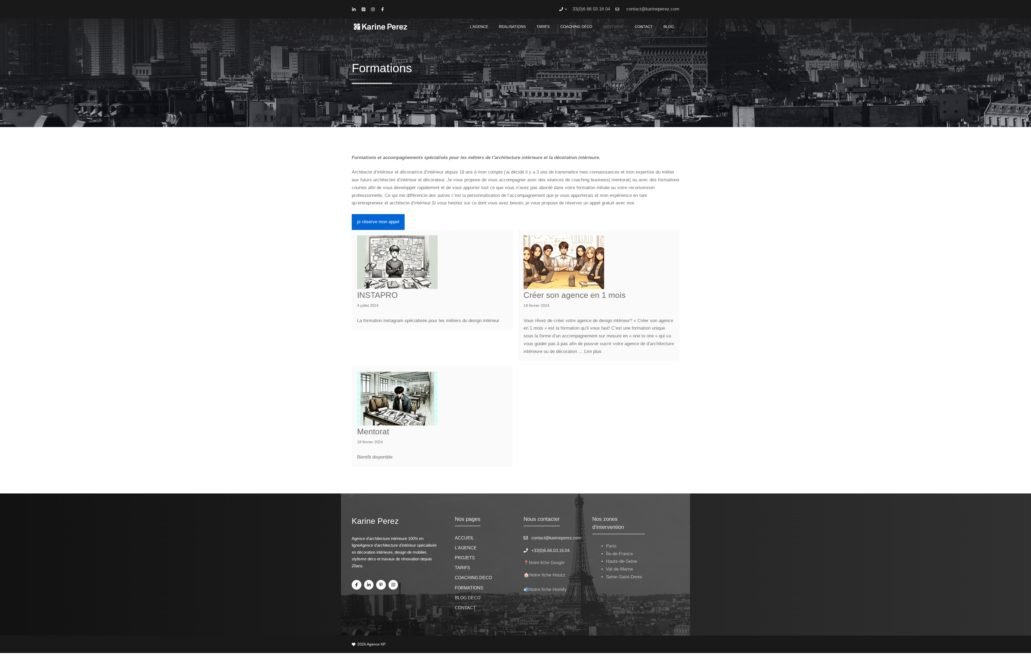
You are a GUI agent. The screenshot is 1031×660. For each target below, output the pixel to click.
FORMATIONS (469, 588)
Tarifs (543, 26)
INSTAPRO (377, 295)
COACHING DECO (473, 577)
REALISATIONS (512, 26)
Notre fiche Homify (548, 589)
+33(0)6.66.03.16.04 (550, 550)
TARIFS (462, 567)
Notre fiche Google (547, 562)
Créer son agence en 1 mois (575, 295)
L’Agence (479, 26)
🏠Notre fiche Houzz (544, 575)
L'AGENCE (466, 548)
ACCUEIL (464, 538)
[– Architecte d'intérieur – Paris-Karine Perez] (380, 27)
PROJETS (465, 558)
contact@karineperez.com (652, 9)
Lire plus (592, 351)
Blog (668, 26)
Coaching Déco (576, 26)
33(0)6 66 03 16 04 (591, 9)
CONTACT (644, 26)
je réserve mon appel (378, 221)
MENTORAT (613, 26)
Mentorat (373, 431)
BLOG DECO (467, 598)
